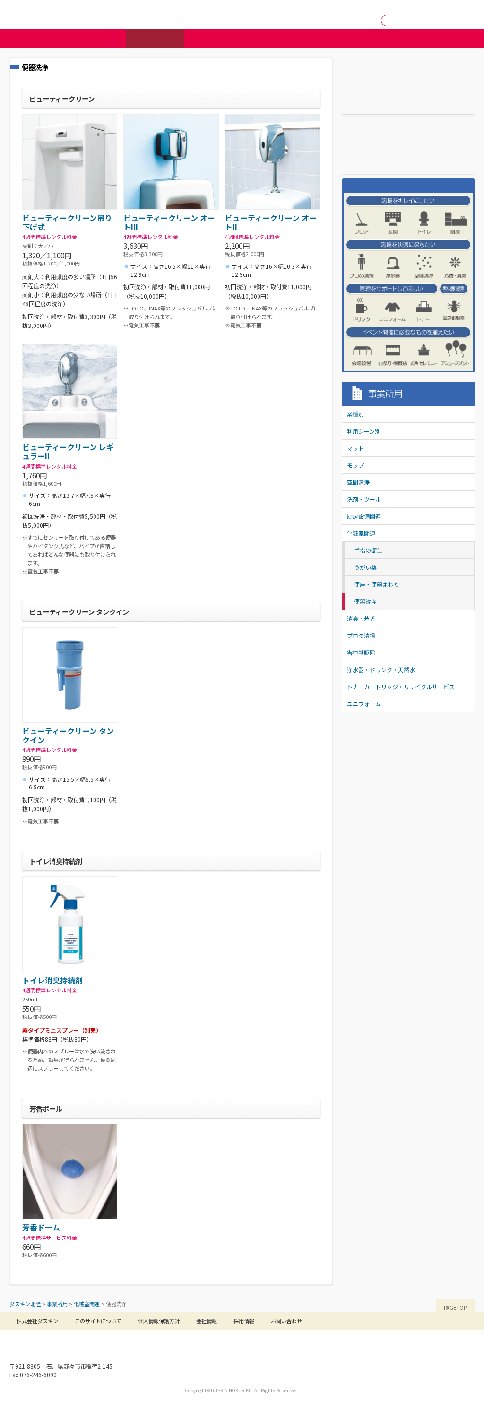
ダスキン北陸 (41, 14)
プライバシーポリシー (449, 6)
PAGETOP (455, 1307)
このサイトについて (98, 1321)
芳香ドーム (41, 1227)
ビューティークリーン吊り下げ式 (67, 222)
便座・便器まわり (376, 584)
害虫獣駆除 (361, 652)
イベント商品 (329, 38)
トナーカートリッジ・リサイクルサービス (401, 686)
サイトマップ (403, 6)
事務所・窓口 (327, 6)
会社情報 (316, 20)
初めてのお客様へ (102, 8)
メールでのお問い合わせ (155, 8)
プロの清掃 (361, 635)
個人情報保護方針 (159, 1321)
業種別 (355, 414)
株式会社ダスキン (37, 1321)
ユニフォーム (364, 703)
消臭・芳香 (361, 618)
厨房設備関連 (364, 516)
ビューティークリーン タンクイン (68, 735)
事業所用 (155, 38)
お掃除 (213, 38)
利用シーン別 (363, 431)
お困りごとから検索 (387, 38)
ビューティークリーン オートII (271, 222)
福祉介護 (271, 38)
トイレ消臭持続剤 (52, 980)
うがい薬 (365, 567)
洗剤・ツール (364, 499)
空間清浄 (358, 482)
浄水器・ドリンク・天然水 (381, 669)
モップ (355, 465)
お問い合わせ (365, 6)
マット (355, 448)
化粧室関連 (361, 533)
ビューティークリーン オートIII (169, 222)
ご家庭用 (97, 38)
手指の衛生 (368, 550)
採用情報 (359, 20)
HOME (296, 6)
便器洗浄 (365, 601)
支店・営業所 (368, 105)
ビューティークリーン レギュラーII (68, 451)
